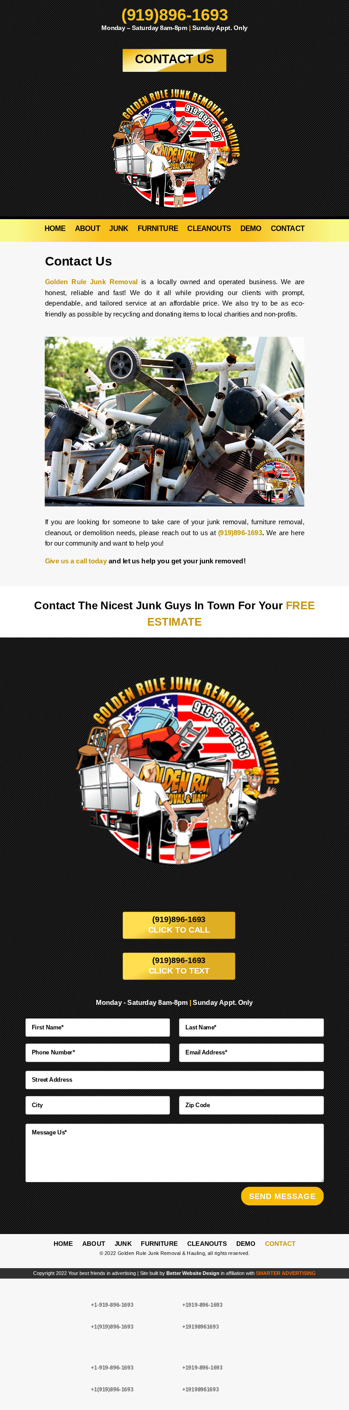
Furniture (158, 229)
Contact (287, 229)
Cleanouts (209, 229)
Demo (251, 229)
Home (55, 229)
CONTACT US (174, 59)
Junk (118, 229)
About (87, 229)
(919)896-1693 (174, 15)
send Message (282, 1196)
